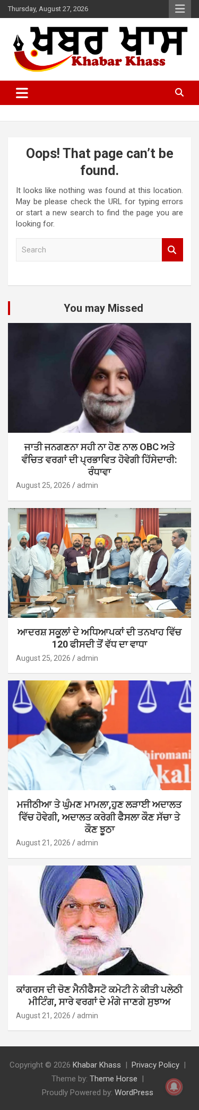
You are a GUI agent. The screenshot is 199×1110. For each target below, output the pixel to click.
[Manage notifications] (174, 1086)
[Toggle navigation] (22, 93)
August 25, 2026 (43, 485)
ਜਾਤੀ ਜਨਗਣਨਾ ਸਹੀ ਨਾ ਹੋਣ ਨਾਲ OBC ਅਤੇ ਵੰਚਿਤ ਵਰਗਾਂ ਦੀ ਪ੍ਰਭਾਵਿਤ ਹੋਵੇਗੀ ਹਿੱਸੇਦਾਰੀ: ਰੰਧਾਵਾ (99, 459)
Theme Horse (113, 1078)
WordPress (134, 1092)
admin (87, 485)
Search (172, 250)
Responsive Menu (180, 9)
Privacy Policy (155, 1065)
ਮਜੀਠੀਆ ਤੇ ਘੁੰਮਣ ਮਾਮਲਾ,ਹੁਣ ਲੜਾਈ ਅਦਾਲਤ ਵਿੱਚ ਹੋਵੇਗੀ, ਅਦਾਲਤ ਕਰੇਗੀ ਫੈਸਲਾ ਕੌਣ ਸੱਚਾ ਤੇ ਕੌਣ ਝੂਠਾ (99, 817)
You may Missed (103, 308)
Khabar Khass (97, 1065)
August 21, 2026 (43, 842)
